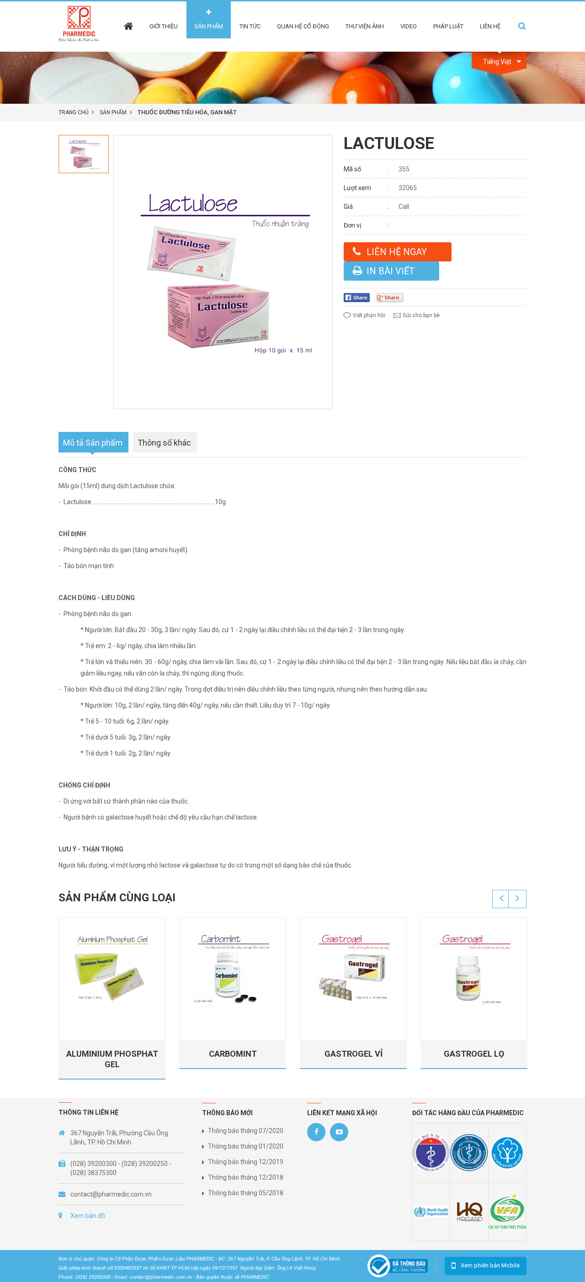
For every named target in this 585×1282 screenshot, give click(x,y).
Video (408, 26)
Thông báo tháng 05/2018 (245, 1193)
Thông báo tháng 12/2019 (245, 1161)
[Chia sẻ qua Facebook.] (360, 297)
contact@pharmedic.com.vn (111, 1194)
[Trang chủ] (128, 19)
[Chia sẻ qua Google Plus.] (393, 297)
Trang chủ (73, 112)
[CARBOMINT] (233, 969)
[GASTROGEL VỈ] (353, 969)
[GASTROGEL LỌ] (474, 969)
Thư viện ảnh (365, 26)
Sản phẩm (208, 26)
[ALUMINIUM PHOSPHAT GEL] (112, 969)
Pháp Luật (448, 26)
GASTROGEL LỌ (474, 1054)
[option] (83, 154)
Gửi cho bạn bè (421, 315)
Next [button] (517, 899)
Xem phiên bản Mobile (490, 1265)
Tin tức (250, 26)
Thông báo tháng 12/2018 (245, 1177)
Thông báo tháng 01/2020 (245, 1146)
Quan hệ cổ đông (303, 26)
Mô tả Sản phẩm (92, 442)
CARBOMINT (233, 1054)
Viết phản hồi (369, 315)
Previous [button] (501, 899)
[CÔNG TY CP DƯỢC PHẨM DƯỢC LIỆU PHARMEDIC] (81, 26)
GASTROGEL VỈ (353, 1054)
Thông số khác (164, 442)
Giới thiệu (163, 26)
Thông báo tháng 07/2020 (245, 1130)
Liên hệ (490, 26)
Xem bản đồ (87, 1215)
